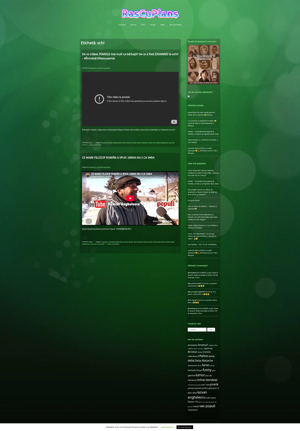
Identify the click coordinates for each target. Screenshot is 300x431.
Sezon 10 (193, 401)
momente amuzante (194, 385)
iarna (135, 242)
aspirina (208, 348)
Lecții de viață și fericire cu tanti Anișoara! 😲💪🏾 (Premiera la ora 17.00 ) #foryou (203, 150)
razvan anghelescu (162, 143)
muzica (145, 242)
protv (199, 388)
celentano (193, 356)
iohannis (144, 143)
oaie (208, 384)
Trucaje (153, 25)
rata (194, 392)
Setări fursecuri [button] (167, 427)
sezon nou (201, 402)
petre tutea (157, 242)
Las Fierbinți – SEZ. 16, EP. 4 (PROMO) (202, 244)
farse (124, 143)
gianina (191, 375)
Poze (143, 25)
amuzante (192, 345)
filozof (131, 242)
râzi (153, 143)
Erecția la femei (193, 200)
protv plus (207, 388)
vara (95, 244)
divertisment (117, 143)
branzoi (207, 351)
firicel (199, 370)
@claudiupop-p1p (194, 308)
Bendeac (192, 351)
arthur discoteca (198, 348)
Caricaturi (122, 25)
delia (191, 360)
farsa (126, 242)
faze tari (129, 143)
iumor (200, 375)
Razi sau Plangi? (176, 25)
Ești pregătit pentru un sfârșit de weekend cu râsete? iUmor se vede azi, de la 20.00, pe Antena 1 (202, 192)
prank (150, 143)
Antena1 (203, 345)
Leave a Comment (95, 145)
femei (134, 143)
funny (139, 143)
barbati (110, 143)
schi (170, 143)
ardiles (211, 345)
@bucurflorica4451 (195, 283)
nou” (203, 384)
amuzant (104, 143)
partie (151, 242)
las (206, 375)
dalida (211, 356)
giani (213, 371)
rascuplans (107, 68)
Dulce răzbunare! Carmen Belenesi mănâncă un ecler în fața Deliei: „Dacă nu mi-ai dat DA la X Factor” (203, 173)
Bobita (200, 352)
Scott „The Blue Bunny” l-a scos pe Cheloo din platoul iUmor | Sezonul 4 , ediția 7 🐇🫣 (202, 236)
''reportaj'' (104, 242)
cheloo (203, 356)
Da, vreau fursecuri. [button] (185, 427)
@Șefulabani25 (193, 273)
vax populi (101, 244)
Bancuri (133, 25)
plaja (163, 242)
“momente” (193, 409)
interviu (140, 242)
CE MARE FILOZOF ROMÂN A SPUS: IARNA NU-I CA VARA (118, 157)
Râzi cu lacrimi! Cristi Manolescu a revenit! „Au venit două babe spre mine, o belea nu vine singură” (203, 217)
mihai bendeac (207, 380)
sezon (213, 397)
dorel (199, 366)
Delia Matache (204, 360)
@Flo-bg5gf (192, 300)
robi (208, 397)
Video (162, 25)
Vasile (196, 406)
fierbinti (192, 370)
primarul (192, 388)
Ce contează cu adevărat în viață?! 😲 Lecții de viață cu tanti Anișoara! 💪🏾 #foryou (202, 123)
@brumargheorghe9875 (197, 292)
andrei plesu (119, 242)
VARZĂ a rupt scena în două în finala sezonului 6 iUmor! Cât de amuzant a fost (203, 275)
